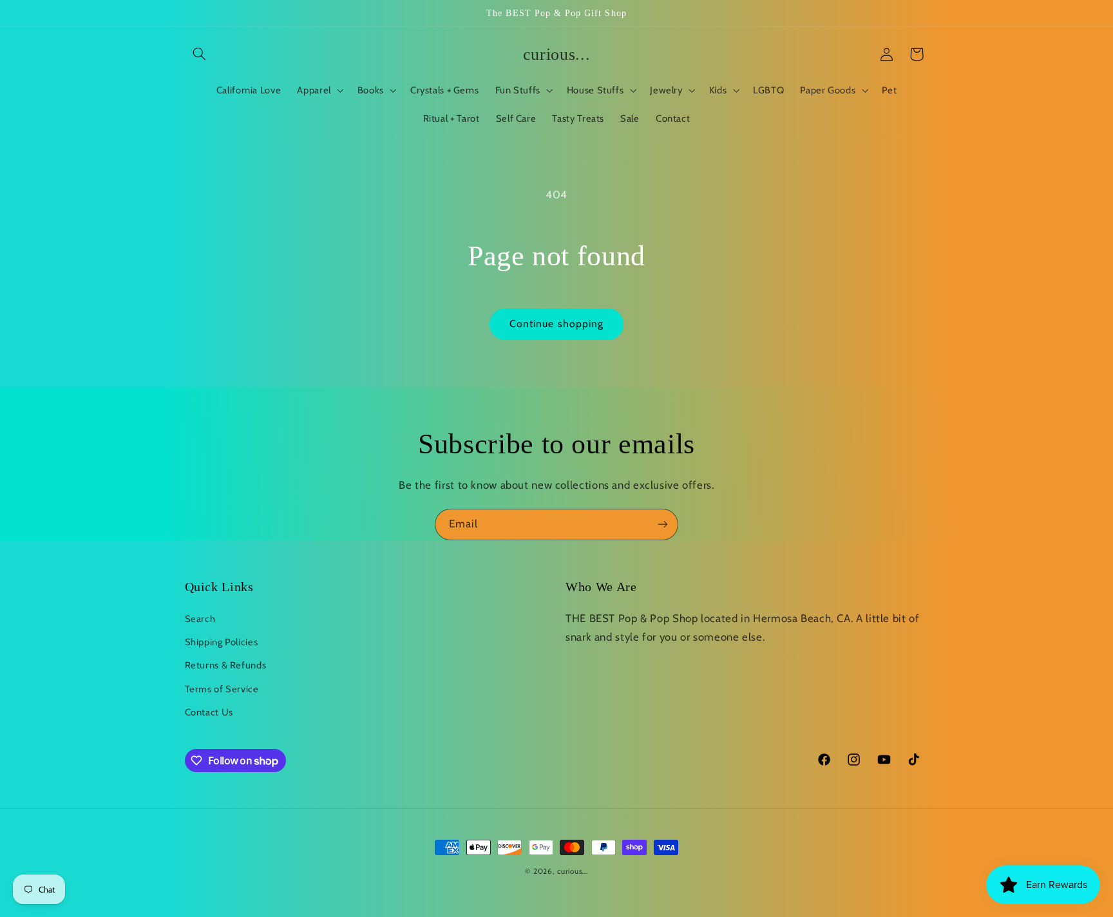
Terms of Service (222, 689)
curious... (572, 871)
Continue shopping (556, 323)
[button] (199, 54)
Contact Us (209, 712)
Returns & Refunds (226, 665)
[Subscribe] (663, 524)
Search (200, 619)
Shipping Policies (221, 642)
